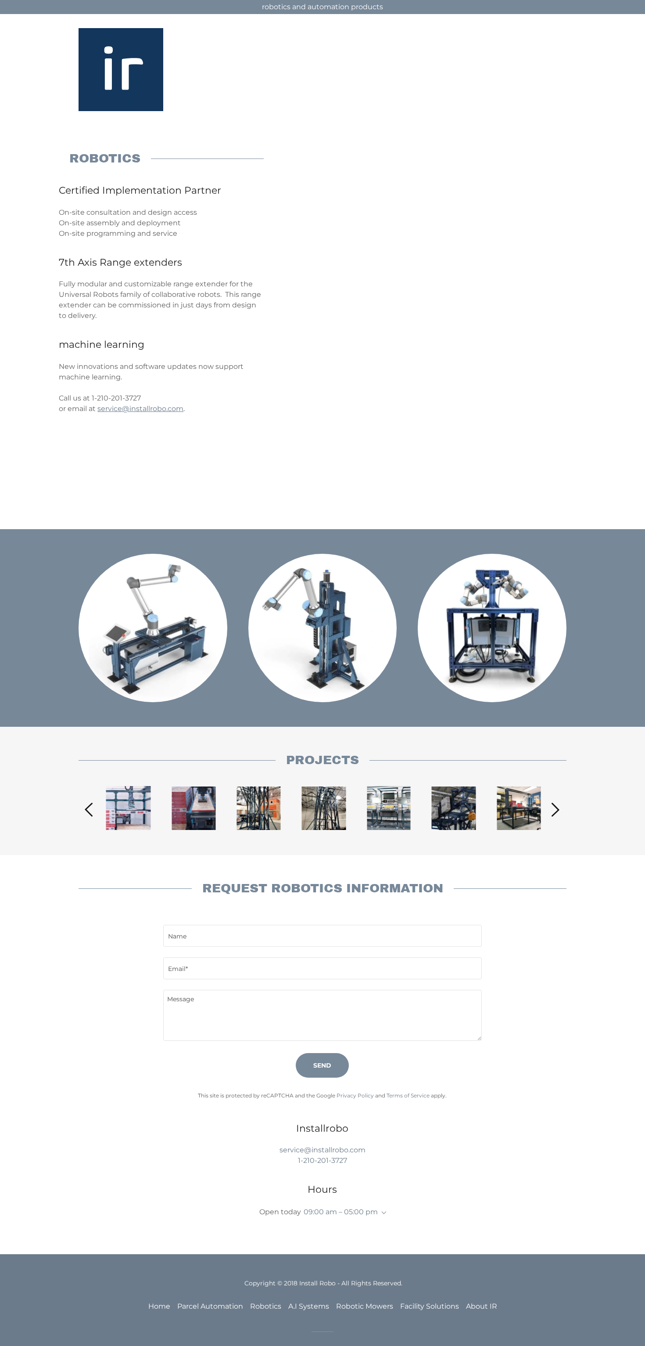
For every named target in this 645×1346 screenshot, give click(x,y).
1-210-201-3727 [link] (322, 1160)
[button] (382, 1212)
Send (322, 1065)
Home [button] (159, 1306)
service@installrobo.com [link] (323, 1150)
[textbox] (322, 936)
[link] (121, 69)
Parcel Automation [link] (210, 1306)
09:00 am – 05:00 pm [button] (341, 1212)
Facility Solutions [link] (429, 1306)
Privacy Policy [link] (355, 1095)
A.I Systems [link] (308, 1306)
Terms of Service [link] (408, 1095)
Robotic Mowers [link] (364, 1306)
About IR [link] (481, 1306)
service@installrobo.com (140, 408)
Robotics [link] (265, 1306)
